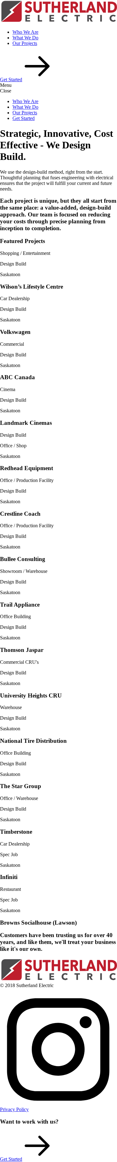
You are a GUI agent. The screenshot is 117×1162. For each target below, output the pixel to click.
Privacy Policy (14, 1109)
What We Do (25, 37)
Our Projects (24, 43)
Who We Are (25, 32)
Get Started (23, 118)
